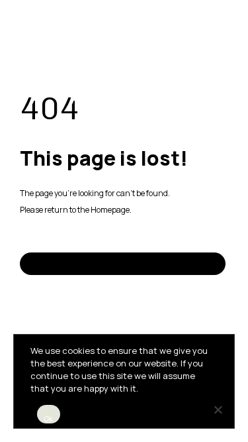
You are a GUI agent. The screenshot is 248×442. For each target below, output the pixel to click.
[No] (217, 409)
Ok (49, 418)
